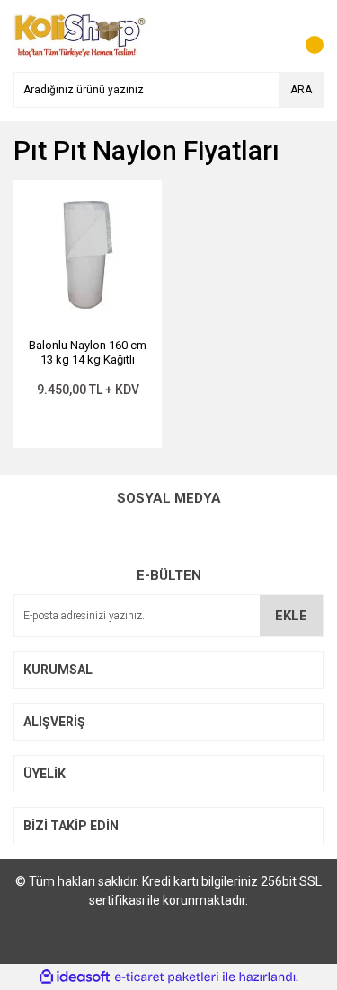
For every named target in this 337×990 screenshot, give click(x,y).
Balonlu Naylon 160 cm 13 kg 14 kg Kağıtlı (87, 352)
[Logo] (80, 35)
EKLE (291, 616)
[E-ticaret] (166, 977)
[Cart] (306, 36)
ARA (301, 89)
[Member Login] (270, 36)
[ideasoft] (75, 977)
